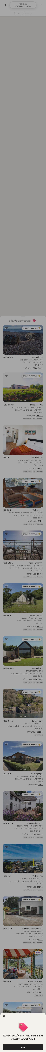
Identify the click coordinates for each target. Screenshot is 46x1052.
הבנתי (23, 1047)
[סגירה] (4, 1016)
